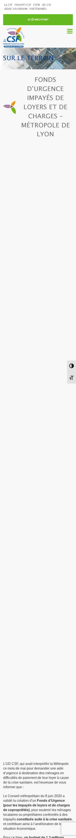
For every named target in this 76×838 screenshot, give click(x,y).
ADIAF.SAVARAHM (15, 9)
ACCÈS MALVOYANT (38, 20)
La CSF (8, 5)
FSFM (36, 5)
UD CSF (46, 5)
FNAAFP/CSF (23, 5)
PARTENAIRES (38, 9)
